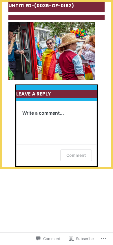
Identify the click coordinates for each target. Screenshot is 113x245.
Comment (76, 155)
